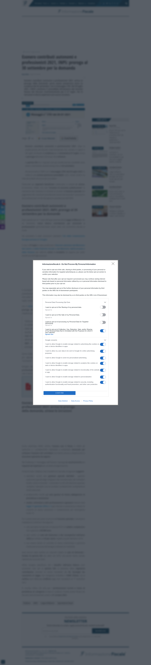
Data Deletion (63, 401)
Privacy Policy (88, 401)
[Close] (114, 264)
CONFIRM (59, 393)
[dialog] (75, 332)
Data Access (75, 401)
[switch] (103, 307)
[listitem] (75, 302)
